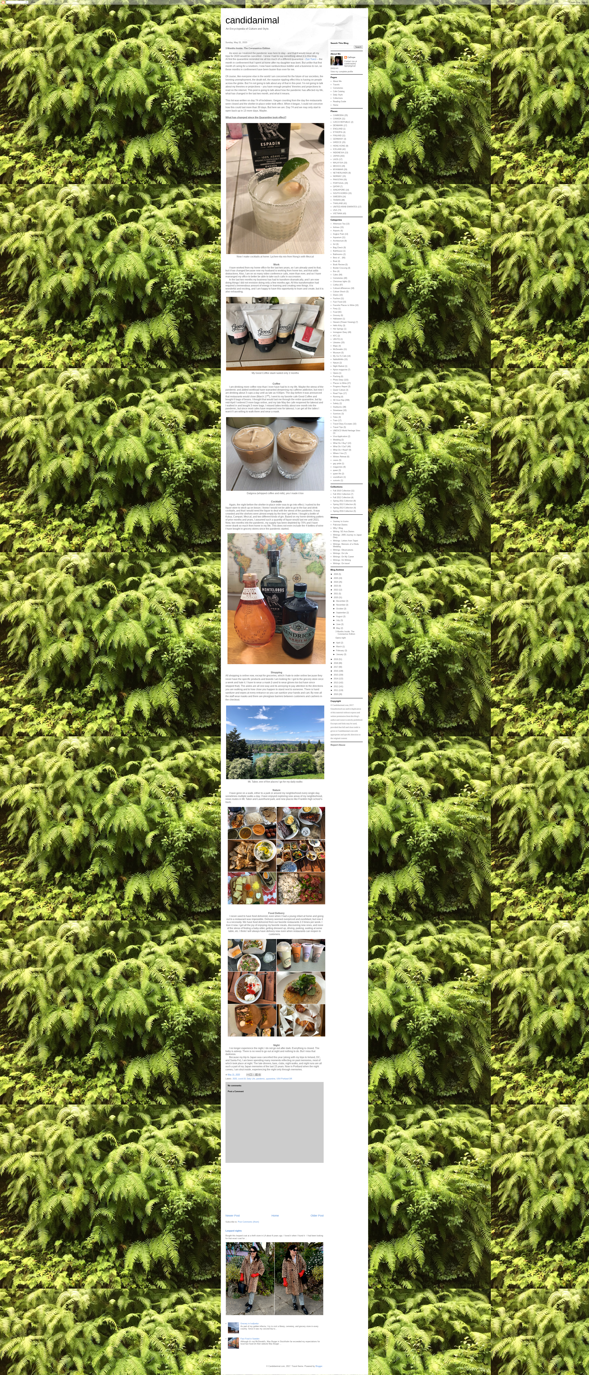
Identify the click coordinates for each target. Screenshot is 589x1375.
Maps (335, 346)
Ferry (335, 308)
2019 (336, 659)
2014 (336, 678)
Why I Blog (338, 528)
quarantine (270, 1079)
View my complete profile (342, 71)
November (341, 605)
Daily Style (338, 95)
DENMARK (338, 125)
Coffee (336, 285)
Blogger (319, 1366)
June (338, 624)
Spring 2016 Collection (343, 511)
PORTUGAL (338, 183)
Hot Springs (338, 329)
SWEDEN (337, 196)
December (341, 601)
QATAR (336, 186)
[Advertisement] (274, 1188)
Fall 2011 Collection (341, 494)
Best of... (337, 257)
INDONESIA (338, 152)
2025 (336, 578)
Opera (335, 373)
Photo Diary (338, 380)
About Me (337, 81)
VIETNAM (337, 213)
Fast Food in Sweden (250, 1339)
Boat (335, 261)
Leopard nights (233, 1230)
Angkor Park (338, 234)
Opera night (340, 638)
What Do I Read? (340, 450)
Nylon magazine (340, 369)
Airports (336, 230)
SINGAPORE (339, 190)
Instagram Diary (340, 332)
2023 (336, 586)
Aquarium (337, 237)
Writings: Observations (343, 550)
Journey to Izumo (340, 521)
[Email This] (247, 1074)
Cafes (335, 275)
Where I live (338, 453)
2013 (336, 682)
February (340, 650)
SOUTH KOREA (340, 193)
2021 (336, 593)
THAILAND (338, 203)
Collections (338, 98)
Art (334, 244)
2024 (336, 582)
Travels (336, 84)
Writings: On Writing (342, 560)
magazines (338, 467)
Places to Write (340, 383)
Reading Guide (339, 101)
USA (335, 210)
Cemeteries (338, 88)
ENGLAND (338, 129)
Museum (337, 352)
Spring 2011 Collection (343, 501)
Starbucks (337, 407)
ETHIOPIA (338, 132)
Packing (336, 376)
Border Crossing (340, 268)
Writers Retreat (339, 456)
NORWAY (337, 176)
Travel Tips (338, 427)
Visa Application (340, 436)
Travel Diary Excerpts (342, 424)
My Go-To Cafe (339, 356)
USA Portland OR (284, 1079)
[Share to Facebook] (256, 1074)
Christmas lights (340, 281)
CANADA (337, 119)
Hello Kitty (337, 325)
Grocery (336, 315)
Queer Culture (339, 390)
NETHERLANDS (340, 173)
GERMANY (338, 139)
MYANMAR (338, 169)
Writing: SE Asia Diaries (343, 531)
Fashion (336, 298)
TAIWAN (337, 200)
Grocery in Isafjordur (250, 1323)
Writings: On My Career (343, 556)
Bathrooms (338, 254)
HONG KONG (339, 146)
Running (336, 396)
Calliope (351, 57)
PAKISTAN (338, 179)
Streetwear (338, 410)
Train (335, 420)
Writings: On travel (341, 563)
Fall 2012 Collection (341, 497)
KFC (335, 336)
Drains (336, 295)
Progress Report (340, 386)
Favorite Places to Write (343, 305)
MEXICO (337, 166)
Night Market (338, 366)
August (339, 616)
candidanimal (252, 20)
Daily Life (251, 1079)
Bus (335, 271)
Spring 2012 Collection (343, 504)
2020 (235, 1079)
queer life (337, 473)
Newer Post (232, 1215)
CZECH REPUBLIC (341, 122)
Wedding (337, 440)
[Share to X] (253, 1074)
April (338, 643)
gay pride (337, 463)
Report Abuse (338, 745)
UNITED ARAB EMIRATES (345, 207)
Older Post (317, 1215)
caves (335, 460)
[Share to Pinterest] (259, 1074)
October (340, 608)
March (339, 646)
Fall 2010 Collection (341, 491)
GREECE (337, 142)
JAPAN (336, 156)
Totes (335, 417)
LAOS (335, 159)
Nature (336, 363)
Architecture (338, 241)
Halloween (337, 319)
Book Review (339, 264)
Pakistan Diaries (340, 525)
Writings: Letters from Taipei (345, 541)
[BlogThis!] (250, 1074)
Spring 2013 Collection (343, 508)
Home (275, 1215)
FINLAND (337, 135)
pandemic (260, 1079)
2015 (336, 675)
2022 (336, 590)
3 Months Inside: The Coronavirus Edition (345, 632)
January (340, 654)
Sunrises (337, 414)
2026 (336, 574)
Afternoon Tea (339, 224)
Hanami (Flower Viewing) (344, 322)
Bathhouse (338, 251)
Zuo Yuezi (311, 59)
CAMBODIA (338, 115)
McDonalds (338, 349)
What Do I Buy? (340, 443)
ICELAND (337, 149)
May (338, 628)
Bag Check (338, 247)
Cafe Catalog (339, 91)
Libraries (337, 342)
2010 (336, 694)
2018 (336, 663)
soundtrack (338, 477)
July (338, 620)
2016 (336, 671)
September (341, 612)
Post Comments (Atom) (248, 1222)
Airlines (336, 227)
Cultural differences (341, 288)
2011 (336, 690)
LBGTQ (336, 339)
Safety (336, 403)
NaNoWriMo (338, 359)
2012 (336, 686)
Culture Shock (339, 291)
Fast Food (337, 302)
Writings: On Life (340, 553)
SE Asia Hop (338, 400)
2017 (336, 667)
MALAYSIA (338, 163)
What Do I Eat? (340, 446)
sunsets (336, 480)
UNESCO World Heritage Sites (346, 430)
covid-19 (242, 1079)
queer (335, 470)
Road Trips (338, 393)
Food (335, 312)
